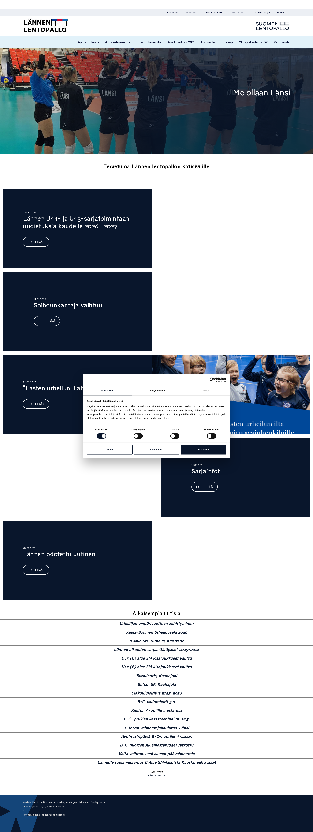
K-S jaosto (282, 42)
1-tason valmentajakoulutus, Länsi (156, 727)
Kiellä (109, 449)
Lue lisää (36, 242)
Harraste (208, 42)
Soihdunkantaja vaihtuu (68, 305)
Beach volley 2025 (181, 42)
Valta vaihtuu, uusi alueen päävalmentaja (157, 753)
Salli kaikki (203, 449)
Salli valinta (156, 449)
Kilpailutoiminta (148, 42)
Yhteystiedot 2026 (253, 42)
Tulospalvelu (214, 12)
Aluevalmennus (117, 42)
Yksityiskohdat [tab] (156, 390)
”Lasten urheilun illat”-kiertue (66, 388)
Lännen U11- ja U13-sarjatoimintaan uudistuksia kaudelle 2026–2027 (76, 222)
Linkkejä (227, 42)
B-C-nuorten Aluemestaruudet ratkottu (156, 745)
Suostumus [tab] (107, 390)
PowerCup (283, 12)
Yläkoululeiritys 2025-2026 (156, 693)
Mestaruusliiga (260, 12)
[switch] (138, 436)
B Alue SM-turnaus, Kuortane (156, 641)
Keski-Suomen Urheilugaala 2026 (156, 632)
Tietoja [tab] (205, 390)
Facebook (172, 12)
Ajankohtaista (89, 42)
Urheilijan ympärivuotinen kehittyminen (156, 623)
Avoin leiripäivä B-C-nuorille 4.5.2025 (156, 736)
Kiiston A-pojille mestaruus (156, 710)
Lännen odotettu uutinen (59, 554)
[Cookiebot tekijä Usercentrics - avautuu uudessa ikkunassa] (212, 379)
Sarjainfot (205, 471)
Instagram (192, 12)
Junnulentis (236, 12)
